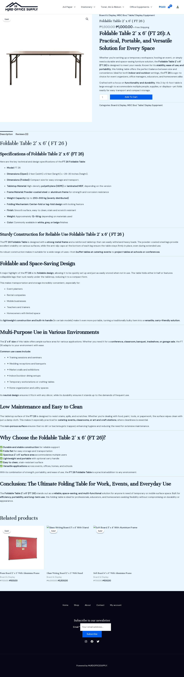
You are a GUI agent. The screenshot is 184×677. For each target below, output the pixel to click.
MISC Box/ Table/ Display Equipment (136, 15)
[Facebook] (92, 641)
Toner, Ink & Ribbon (111, 6)
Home (65, 605)
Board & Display (107, 15)
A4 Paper (68, 6)
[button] (74, 7)
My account (115, 605)
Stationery (86, 6)
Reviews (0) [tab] (22, 134)
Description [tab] (6, 134)
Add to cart (131, 97)
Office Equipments (139, 6)
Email (76, 626)
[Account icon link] (177, 7)
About (88, 605)
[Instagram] (86, 641)
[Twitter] (98, 641)
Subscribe (92, 634)
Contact (100, 605)
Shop (76, 605)
